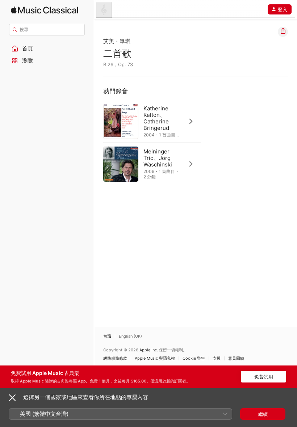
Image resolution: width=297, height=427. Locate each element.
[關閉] (12, 397)
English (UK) (130, 336)
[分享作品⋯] (283, 32)
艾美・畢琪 (116, 41)
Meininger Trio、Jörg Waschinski (157, 158)
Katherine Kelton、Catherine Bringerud (156, 118)
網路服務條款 (115, 358)
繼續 (263, 414)
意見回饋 (236, 358)
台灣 (107, 336)
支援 (217, 358)
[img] (44, 10)
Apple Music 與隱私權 (155, 358)
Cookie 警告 (194, 358)
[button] (47, 48)
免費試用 (263, 377)
